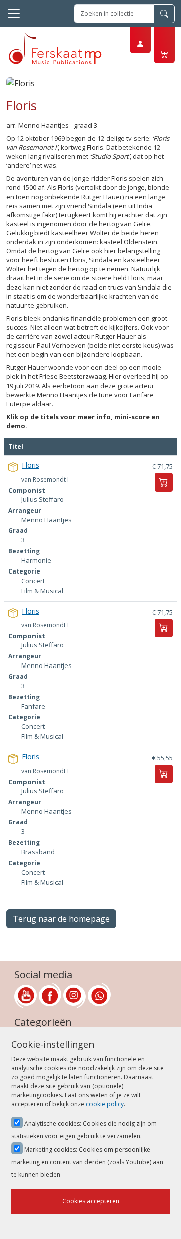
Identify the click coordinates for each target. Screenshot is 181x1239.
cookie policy (105, 1104)
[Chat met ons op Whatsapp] (99, 995)
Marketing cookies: (87, 1162)
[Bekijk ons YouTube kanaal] (25, 995)
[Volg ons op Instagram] (74, 995)
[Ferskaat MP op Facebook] (50, 995)
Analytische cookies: (84, 1129)
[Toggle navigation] (13, 13)
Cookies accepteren (90, 1201)
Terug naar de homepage (61, 918)
